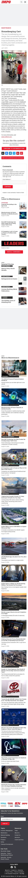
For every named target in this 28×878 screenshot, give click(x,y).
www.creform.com (6, 137)
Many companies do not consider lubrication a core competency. (13, 788)
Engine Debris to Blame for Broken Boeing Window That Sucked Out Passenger (13, 584)
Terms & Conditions (19, 872)
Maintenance (6, 28)
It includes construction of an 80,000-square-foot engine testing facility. (13, 530)
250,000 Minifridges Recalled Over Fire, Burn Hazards (13, 557)
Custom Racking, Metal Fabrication (9, 290)
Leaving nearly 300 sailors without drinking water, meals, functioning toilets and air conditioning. (12, 501)
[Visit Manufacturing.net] (10, 806)
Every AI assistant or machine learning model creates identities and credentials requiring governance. (13, 412)
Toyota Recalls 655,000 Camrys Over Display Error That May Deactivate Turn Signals (13, 699)
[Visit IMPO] (24, 803)
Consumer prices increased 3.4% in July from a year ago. (13, 643)
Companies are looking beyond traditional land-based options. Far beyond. (13, 472)
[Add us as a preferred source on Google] (21, 153)
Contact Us (14, 870)
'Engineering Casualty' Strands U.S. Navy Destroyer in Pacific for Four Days (12, 497)
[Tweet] (14, 153)
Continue (8, 186)
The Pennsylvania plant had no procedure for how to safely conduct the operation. (12, 674)
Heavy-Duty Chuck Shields (8, 269)
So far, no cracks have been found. (10, 761)
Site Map (22, 873)
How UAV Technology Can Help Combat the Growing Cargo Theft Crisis (8, 223)
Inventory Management (8, 436)
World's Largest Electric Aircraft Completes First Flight (13, 612)
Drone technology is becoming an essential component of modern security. (12, 443)
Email (2, 816)
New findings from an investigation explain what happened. (13, 587)
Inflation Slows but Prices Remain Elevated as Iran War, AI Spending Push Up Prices (13, 639)
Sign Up (5, 823)
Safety (4, 554)
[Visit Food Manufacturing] (10, 803)
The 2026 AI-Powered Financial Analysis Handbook (12, 379)
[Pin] (17, 153)
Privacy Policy (9, 872)
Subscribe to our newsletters (14, 148)
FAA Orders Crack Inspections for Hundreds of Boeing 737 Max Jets (13, 758)
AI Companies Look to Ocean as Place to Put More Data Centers (9, 233)
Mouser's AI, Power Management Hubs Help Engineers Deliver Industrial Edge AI (13, 728)
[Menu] (25, 2)
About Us (7, 870)
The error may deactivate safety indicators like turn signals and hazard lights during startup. (13, 703)
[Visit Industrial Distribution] (3, 806)
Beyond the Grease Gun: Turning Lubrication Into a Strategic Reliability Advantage (13, 785)
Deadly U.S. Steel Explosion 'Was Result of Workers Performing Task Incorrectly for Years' (13, 671)
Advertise (20, 870)
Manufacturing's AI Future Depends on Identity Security (9, 213)
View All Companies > (14, 252)
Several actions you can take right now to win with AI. (13, 383)
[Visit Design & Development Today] (3, 803)
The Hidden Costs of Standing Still (8, 301)
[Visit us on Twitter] (15, 867)
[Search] (21, 2)
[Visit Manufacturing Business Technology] (17, 806)
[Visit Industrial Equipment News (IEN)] (17, 803)
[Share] (6, 153)
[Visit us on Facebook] (12, 867)
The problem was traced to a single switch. (12, 560)
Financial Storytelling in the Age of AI (9, 205)
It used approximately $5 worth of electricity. (13, 615)
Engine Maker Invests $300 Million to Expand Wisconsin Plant (13, 527)
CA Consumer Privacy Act (11, 873)
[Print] (2, 153)
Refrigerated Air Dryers (9, 279)
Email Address (7, 179)
